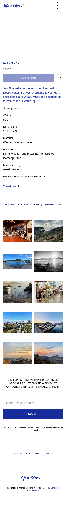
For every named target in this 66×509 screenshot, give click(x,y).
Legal (37, 453)
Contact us (48, 453)
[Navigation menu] (61, 6)
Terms (28, 453)
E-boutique (17, 453)
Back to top (32, 460)
